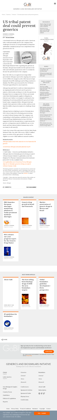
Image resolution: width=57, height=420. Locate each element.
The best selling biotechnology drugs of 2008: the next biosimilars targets (46, 88)
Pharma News (25, 396)
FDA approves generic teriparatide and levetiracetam (45, 70)
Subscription (42, 390)
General (14, 14)
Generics (8, 14)
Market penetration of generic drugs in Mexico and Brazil (46, 119)
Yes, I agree (42, 413)
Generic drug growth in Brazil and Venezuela (46, 115)
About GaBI (43, 84)
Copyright (42, 408)
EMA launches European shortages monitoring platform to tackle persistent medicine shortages (46, 110)
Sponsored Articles (26, 390)
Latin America (7, 377)
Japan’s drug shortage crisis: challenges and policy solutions (45, 25)
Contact (48, 408)
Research (23, 382)
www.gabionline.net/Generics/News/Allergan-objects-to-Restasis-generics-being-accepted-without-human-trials (17, 164)
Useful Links (24, 400)
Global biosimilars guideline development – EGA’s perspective (46, 94)
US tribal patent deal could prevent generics (27, 14)
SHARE (5, 339)
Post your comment (10, 37)
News (22, 379)
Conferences (24, 387)
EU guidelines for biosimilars (44, 98)
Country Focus (7, 392)
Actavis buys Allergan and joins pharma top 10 (16, 147)
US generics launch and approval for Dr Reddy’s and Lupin (46, 74)
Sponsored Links (26, 393)
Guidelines (6, 395)
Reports (5, 401)
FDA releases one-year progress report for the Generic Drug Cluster (46, 124)
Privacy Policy (29, 355)
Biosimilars (42, 372)
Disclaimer (35, 408)
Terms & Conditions (25, 408)
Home (3, 14)
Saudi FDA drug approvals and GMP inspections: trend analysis (45, 30)
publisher (25, 173)
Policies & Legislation (9, 398)
